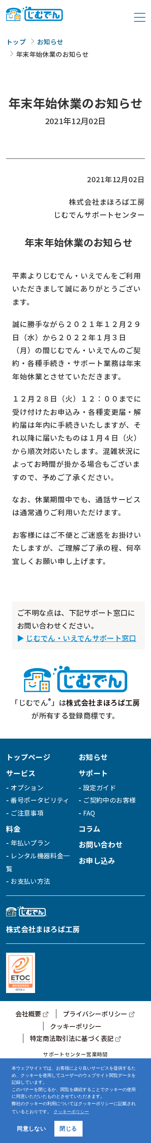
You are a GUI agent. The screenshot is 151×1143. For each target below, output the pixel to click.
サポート (93, 773)
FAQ (89, 813)
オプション (26, 787)
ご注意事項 (26, 813)
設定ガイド (99, 787)
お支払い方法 (30, 881)
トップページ (28, 757)
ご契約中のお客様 (109, 800)
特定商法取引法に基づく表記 (72, 1038)
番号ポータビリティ (39, 800)
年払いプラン (30, 842)
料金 (13, 828)
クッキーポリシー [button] (71, 1111)
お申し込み (97, 860)
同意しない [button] (31, 1128)
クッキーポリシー (75, 1026)
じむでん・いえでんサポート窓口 (81, 638)
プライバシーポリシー (95, 1013)
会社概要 (28, 1013)
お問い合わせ (101, 844)
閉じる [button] (68, 1128)
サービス (20, 773)
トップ (16, 41)
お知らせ (50, 41)
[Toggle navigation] (139, 17)
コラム (89, 828)
